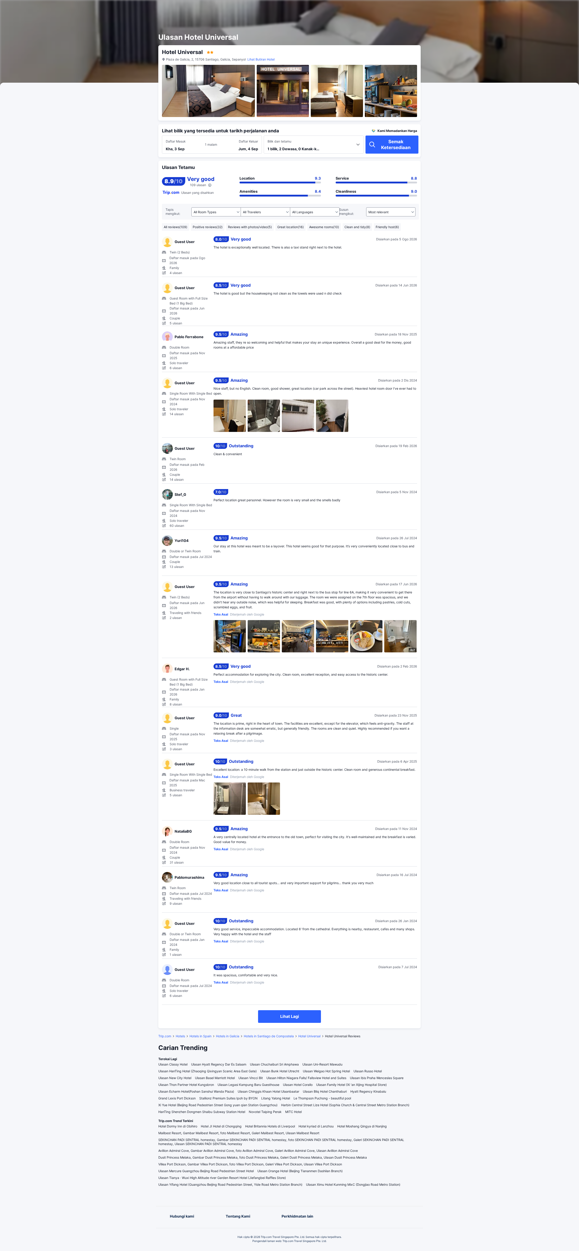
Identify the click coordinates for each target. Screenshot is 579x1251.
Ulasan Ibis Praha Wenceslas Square (376, 1078)
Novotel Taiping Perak (265, 1112)
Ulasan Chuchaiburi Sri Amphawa (274, 1064)
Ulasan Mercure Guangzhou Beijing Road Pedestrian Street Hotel (206, 1171)
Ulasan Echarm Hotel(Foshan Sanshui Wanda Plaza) (196, 1091)
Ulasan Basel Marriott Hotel (215, 1078)
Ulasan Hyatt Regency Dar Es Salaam (218, 1064)
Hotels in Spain (200, 1036)
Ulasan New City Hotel (174, 1078)
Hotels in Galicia (227, 1036)
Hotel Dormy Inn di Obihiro (177, 1126)
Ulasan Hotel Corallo (298, 1085)
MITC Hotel (293, 1112)
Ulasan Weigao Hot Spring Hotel (326, 1071)
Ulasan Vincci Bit (250, 1078)
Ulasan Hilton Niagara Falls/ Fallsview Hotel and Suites (306, 1078)
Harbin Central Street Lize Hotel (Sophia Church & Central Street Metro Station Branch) (345, 1105)
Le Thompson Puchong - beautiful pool (322, 1098)
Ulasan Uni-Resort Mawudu (322, 1064)
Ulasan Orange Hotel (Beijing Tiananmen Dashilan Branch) (300, 1171)
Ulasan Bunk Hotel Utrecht (279, 1071)
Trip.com (164, 1036)
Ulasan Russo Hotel (368, 1071)
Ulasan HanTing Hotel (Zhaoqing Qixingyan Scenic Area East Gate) (207, 1071)
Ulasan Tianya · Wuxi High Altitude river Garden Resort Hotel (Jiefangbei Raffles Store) (222, 1178)
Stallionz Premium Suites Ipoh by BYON (228, 1098)
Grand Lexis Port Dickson (177, 1098)
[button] (474, 7)
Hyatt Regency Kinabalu (368, 1091)
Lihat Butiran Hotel (261, 59)
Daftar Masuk (176, 141)
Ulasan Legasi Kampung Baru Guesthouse (248, 1085)
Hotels (180, 1036)
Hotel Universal (309, 1036)
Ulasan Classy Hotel (172, 1064)
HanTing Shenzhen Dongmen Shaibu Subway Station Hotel (201, 1112)
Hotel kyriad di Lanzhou (316, 1126)
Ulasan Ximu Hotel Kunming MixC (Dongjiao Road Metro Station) (353, 1184)
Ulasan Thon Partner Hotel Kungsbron (186, 1085)
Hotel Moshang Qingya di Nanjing (362, 1126)
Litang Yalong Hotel (275, 1098)
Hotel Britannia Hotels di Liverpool (270, 1126)
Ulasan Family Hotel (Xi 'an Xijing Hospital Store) (351, 1085)
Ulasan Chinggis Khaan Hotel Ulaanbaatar (268, 1091)
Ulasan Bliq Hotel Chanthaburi (325, 1091)
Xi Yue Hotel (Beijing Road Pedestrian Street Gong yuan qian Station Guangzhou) (218, 1105)
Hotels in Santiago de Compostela (269, 1036)
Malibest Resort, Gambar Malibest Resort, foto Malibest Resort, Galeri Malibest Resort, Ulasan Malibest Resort (238, 1133)
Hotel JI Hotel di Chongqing (221, 1126)
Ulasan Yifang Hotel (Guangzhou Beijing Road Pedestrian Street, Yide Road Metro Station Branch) (230, 1184)
